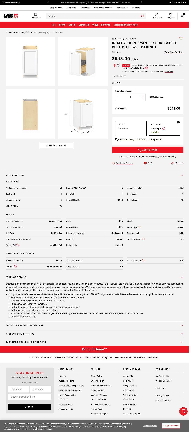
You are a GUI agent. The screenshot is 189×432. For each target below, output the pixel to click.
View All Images (56, 145)
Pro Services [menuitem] (122, 8)
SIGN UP (29, 407)
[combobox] (96, 16)
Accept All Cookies (171, 426)
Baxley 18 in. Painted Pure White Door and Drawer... (137, 357)
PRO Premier (128, 390)
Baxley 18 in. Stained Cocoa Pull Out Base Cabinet (77, 357)
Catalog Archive (162, 395)
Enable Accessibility (11, 2)
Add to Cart (149, 150)
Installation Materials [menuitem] (126, 25)
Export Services (129, 404)
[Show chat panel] (183, 411)
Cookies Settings (150, 426)
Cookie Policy (118, 427)
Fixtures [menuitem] (105, 25)
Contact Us (128, 376)
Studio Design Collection (124, 38)
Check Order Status (131, 414)
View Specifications (173, 52)
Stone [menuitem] (62, 25)
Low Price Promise (99, 395)
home (8, 32)
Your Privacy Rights (99, 414)
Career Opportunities (67, 395)
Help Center (128, 381)
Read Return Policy (168, 157)
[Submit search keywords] (142, 16)
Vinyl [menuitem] (95, 25)
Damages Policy (97, 390)
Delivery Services (65, 404)
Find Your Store (122, 2)
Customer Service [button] (176, 2)
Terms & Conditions (99, 400)
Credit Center (128, 400)
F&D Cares (62, 400)
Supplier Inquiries (65, 409)
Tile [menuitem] (53, 25)
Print (150, 163)
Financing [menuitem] (136, 8)
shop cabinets (27, 32)
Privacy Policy (97, 409)
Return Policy (96, 376)
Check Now (169, 71)
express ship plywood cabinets (48, 32)
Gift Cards (127, 409)
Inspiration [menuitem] (72, 8)
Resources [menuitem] (85, 8)
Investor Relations (66, 381)
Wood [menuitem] (72, 25)
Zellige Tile (107, 357)
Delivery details (155, 139)
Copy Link (179, 163)
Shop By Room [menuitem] (56, 8)
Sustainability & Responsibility (71, 385)
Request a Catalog (163, 400)
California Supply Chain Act (70, 390)
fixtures (16, 32)
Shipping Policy (97, 381)
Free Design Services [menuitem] (103, 8)
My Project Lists (162, 376)
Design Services (129, 385)
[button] (35, 16)
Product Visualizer (163, 381)
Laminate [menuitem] (83, 25)
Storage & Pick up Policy (101, 385)
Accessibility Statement (101, 404)
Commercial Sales (130, 395)
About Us (62, 376)
